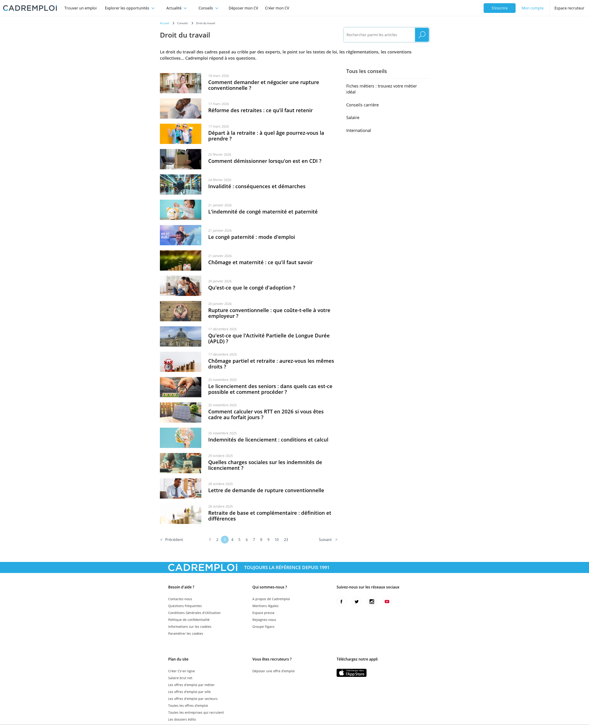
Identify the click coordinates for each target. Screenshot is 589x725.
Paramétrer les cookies (185, 633)
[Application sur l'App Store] (352, 673)
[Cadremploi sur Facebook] (341, 601)
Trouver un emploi (80, 8)
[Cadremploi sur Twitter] (356, 601)
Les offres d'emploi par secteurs (193, 698)
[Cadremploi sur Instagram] (372, 601)
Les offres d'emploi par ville (189, 692)
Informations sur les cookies (189, 626)
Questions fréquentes (185, 606)
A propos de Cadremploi (271, 599)
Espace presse (263, 613)
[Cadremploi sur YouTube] (387, 601)
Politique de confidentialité (189, 619)
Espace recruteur (569, 8)
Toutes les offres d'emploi (188, 705)
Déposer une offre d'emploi (273, 671)
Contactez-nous (180, 599)
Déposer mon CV (243, 8)
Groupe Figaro (263, 626)
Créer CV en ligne (181, 671)
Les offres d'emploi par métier (191, 685)
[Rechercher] (422, 35)
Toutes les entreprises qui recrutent (196, 712)
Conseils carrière (362, 105)
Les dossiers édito (182, 719)
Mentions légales (265, 606)
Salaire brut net (180, 678)
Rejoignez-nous (264, 619)
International (358, 130)
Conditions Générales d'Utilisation (194, 613)
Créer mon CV (277, 8)
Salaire (352, 117)
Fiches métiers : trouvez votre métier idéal (381, 89)
